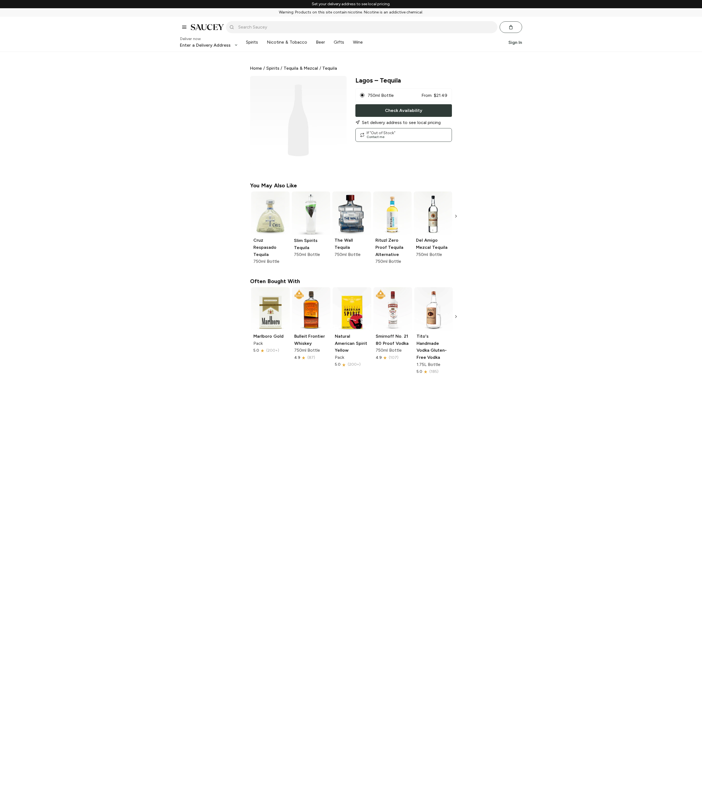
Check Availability (403, 110)
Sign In (515, 42)
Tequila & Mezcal (301, 68)
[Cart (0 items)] (511, 27)
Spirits (272, 68)
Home (256, 68)
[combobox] (365, 27)
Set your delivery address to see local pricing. (351, 4)
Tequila (329, 68)
